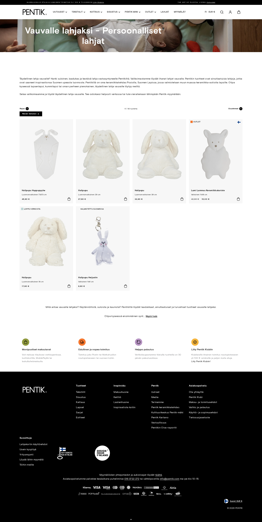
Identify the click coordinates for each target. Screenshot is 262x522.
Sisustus (81, 397)
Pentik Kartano (159, 417)
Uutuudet (211, 2)
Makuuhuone (121, 392)
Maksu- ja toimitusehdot (203, 402)
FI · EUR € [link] (210, 12)
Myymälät (180, 12)
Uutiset (155, 392)
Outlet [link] (149, 12)
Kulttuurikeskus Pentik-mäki (167, 412)
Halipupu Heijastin (87, 277)
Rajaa (22, 109)
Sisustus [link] (112, 12)
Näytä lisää (151, 316)
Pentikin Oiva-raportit (164, 427)
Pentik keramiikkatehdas (165, 407)
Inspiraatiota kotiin (124, 407)
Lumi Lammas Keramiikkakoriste (208, 190)
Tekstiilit (80, 392)
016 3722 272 (131, 478)
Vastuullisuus (158, 422)
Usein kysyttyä (28, 449)
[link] (230, 12)
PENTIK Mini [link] (131, 12)
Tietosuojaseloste (199, 417)
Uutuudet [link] (58, 12)
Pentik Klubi (196, 397)
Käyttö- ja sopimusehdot (203, 412)
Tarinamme (157, 402)
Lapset (80, 407)
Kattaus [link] (95, 12)
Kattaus (80, 402)
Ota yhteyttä (196, 392)
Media (155, 397)
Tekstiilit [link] (77, 12)
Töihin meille (27, 464)
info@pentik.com (169, 478)
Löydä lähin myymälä (32, 459)
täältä (158, 474)
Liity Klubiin (98, 2)
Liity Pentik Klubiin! (201, 361)
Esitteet (80, 417)
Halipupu (83, 190)
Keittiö (117, 397)
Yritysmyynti (27, 454)
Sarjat (79, 412)
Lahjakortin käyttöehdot (33, 444)
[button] (221, 12)
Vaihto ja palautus (199, 407)
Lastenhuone (121, 402)
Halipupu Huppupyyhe (33, 190)
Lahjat (165, 12)
